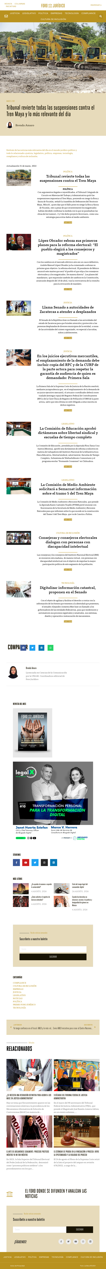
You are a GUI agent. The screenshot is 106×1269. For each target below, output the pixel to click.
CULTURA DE (62, 533)
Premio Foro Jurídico (24, 1005)
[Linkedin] (53, 862)
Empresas (56, 13)
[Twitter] (35, 862)
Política (43, 13)
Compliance (88, 13)
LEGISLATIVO (68, 424)
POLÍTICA (68, 172)
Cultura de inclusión (53, 19)
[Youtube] (25, 862)
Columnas (20, 4)
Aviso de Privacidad (17, 1265)
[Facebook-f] (16, 862)
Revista (8, 4)
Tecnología (72, 13)
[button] (100, 16)
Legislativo (29, 13)
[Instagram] (44, 862)
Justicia (15, 13)
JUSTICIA (68, 303)
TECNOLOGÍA (67, 583)
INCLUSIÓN (74, 533)
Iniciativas (11, 6)
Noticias (17, 999)
